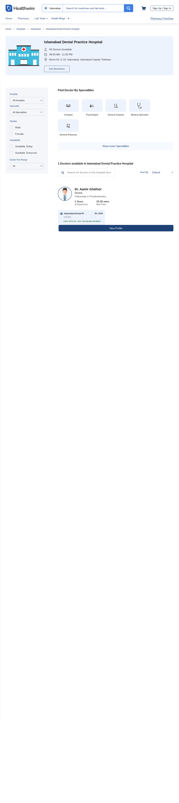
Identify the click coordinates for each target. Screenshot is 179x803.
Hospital (14, 94)
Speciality (14, 106)
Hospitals (21, 29)
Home (9, 18)
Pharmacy (23, 18)
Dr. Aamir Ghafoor (88, 189)
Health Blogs (58, 18)
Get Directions (57, 68)
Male (18, 127)
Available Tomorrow (26, 152)
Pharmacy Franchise (162, 18)
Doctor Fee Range (18, 160)
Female (19, 133)
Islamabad (36, 29)
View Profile (115, 228)
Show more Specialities (115, 146)
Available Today (24, 146)
